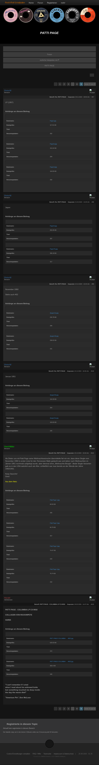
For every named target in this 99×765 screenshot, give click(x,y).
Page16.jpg (53, 226)
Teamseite (47, 754)
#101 (92, 453)
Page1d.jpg (53, 167)
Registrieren (52, 2)
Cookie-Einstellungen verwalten (18, 754)
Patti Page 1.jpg (55, 500)
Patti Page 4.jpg (55, 569)
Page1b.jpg (53, 144)
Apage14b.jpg (54, 336)
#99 (93, 284)
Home (31, 2)
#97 (93, 97)
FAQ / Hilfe (37, 754)
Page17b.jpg (54, 249)
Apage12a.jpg (54, 313)
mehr (63, 2)
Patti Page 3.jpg (55, 546)
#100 (92, 371)
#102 (92, 604)
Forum (40, 2)
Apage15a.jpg (54, 418)
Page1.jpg (53, 121)
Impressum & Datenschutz (64, 754)
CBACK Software (60, 756)
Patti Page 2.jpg (55, 523)
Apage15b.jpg (54, 395)
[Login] (93, 2)
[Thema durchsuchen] (92, 75)
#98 (93, 202)
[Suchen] (88, 2)
